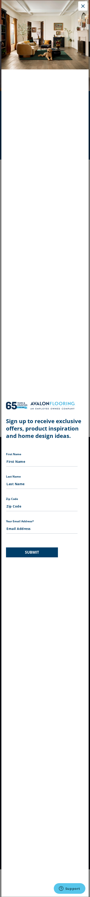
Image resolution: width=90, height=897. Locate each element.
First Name (13, 454)
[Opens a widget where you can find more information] (69, 889)
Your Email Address (20, 521)
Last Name (13, 476)
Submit (32, 552)
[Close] (82, 6)
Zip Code (12, 499)
